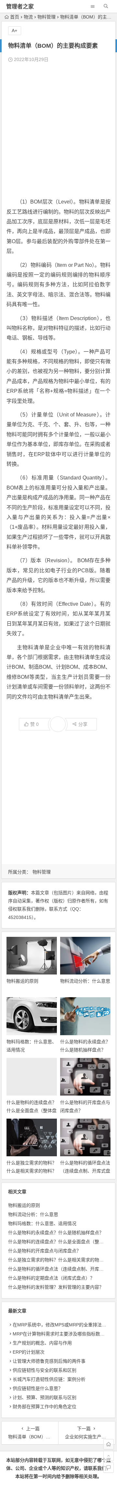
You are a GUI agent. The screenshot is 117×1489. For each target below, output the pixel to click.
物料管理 (46, 16)
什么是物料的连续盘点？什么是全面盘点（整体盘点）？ (31, 1110)
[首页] (108, 1444)
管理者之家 (20, 7)
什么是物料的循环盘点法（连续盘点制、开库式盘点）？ (85, 1171)
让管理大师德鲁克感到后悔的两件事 (49, 1361)
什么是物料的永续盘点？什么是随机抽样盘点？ (56, 1232)
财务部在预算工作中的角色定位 (44, 1406)
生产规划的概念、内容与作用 (42, 1343)
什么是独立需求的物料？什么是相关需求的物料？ (58, 1259)
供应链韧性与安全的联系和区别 (44, 1370)
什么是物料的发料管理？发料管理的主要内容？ (56, 1287)
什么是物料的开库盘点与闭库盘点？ (44, 1250)
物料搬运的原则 (22, 981)
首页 (14, 16)
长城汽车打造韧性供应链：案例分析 (49, 1379)
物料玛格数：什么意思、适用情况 (42, 1223)
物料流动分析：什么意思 (85, 981)
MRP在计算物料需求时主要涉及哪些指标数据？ (61, 1333)
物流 (28, 16)
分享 (82, 724)
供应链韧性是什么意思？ (38, 1388)
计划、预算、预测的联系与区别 (44, 1397)
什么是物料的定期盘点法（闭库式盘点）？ (51, 1278)
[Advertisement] (58, 130)
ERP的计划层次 (29, 1352)
